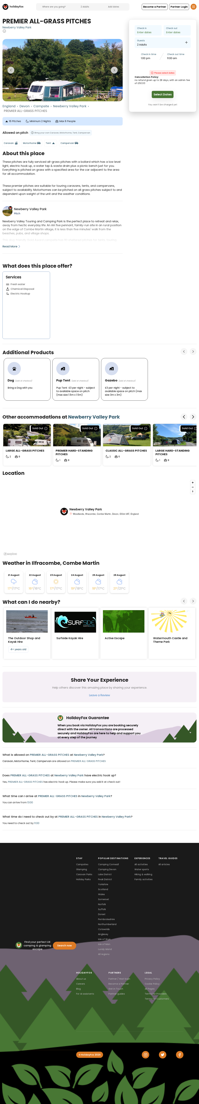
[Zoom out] (192, 487)
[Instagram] (145, 1054)
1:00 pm (145, 58)
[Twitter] (162, 1054)
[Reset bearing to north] (192, 491)
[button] (155, 7)
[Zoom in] (192, 482)
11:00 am (172, 58)
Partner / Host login (119, 978)
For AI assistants (85, 993)
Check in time (148, 54)
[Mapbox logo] (10, 554)
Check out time (175, 54)
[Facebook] (179, 1054)
